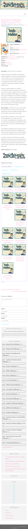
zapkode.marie (6, 25)
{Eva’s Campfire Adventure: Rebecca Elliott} (8, 277)
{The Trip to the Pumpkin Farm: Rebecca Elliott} (20, 258)
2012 (14, 500)
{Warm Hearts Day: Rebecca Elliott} (20, 206)
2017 (14, 490)
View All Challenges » (7, 447)
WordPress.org (9, 518)
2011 (14, 502)
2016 (14, 492)
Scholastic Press (12, 57)
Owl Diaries (16, 48)
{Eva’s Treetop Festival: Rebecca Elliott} (8, 207)
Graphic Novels (14, 58)
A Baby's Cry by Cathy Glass (12, 463)
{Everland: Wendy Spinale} (19, 291)
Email (3, 313)
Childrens (7, 58)
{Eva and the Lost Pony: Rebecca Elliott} (7, 190)
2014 (14, 496)
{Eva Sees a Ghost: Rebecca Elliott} (7, 258)
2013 (14, 498)
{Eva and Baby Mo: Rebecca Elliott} (20, 241)
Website (3, 318)
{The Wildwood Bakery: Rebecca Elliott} (20, 223)
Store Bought (8, 64)
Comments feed (9, 515)
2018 (14, 488)
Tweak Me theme (23, 526)
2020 (14, 484)
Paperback (8, 62)
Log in (6, 510)
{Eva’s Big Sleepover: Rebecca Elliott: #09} (20, 190)
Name (3, 308)
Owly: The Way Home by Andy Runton (14, 461)
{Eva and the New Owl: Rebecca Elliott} (7, 241)
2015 (14, 494)
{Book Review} (19, 25)
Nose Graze (15, 527)
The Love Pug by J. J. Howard (12, 466)
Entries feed (8, 513)
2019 (14, 486)
